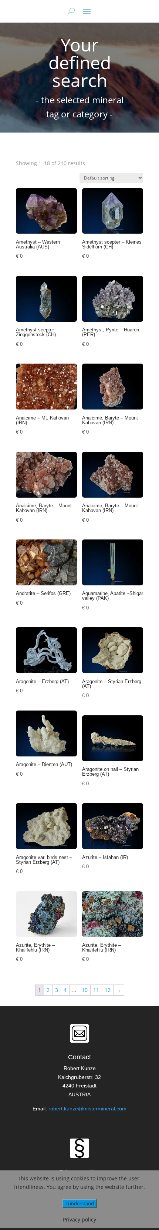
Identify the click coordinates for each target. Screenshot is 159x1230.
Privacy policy (79, 1219)
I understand (79, 1203)
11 (96, 989)
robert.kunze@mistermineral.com (87, 1109)
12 (108, 989)
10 (85, 989)
